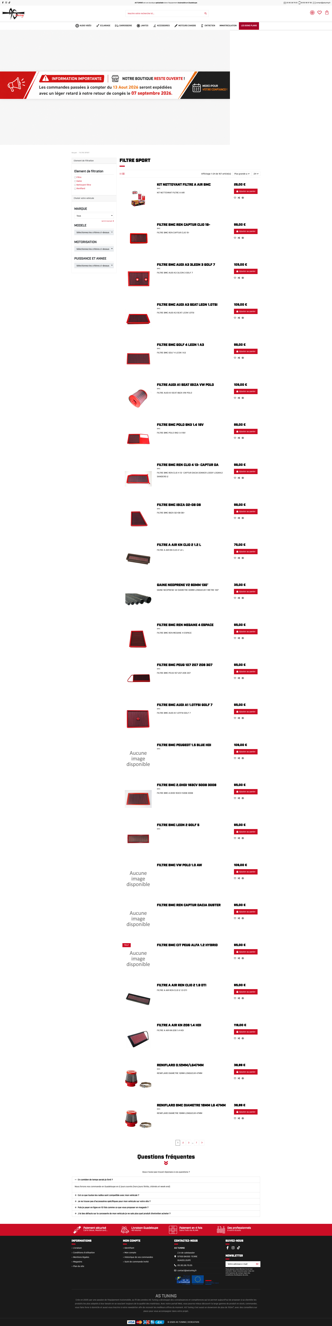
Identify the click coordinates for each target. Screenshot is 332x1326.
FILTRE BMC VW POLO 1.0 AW (179, 865)
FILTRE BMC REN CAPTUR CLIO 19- (183, 224)
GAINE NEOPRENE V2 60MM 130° (182, 585)
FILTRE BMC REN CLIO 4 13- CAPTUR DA (188, 465)
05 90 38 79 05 (292, 3)
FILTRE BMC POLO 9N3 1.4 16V (180, 424)
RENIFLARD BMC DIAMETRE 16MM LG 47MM (191, 1105)
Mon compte (130, 1253)
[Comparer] (240, 198)
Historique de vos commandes (139, 1257)
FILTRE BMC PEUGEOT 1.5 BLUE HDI (184, 745)
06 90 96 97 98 (306, 3)
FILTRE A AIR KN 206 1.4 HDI (179, 1025)
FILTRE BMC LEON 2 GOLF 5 (178, 825)
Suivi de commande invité (137, 1262)
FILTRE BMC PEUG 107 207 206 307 (185, 665)
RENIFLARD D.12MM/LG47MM (180, 1065)
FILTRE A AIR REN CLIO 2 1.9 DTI (181, 985)
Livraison (77, 1248)
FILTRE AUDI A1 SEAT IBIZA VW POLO (185, 384)
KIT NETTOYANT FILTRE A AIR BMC (184, 184)
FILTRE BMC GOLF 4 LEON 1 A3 (180, 344)
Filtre (79, 177)
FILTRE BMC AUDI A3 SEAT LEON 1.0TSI (187, 304)
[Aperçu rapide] (243, 198)
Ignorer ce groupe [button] (107, 221)
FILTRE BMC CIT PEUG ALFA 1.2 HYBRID (187, 945)
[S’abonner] (257, 1264)
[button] (83, 25)
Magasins (77, 1262)
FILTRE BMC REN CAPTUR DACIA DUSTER (189, 905)
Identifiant (129, 1248)
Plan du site (78, 1266)
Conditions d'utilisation (84, 1253)
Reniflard (81, 188)
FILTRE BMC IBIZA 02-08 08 (179, 505)
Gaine (79, 181)
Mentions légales (81, 1257)
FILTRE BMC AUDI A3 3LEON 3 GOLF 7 (186, 264)
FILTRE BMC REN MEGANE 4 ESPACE (185, 625)
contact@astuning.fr (323, 3)
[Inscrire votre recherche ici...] (205, 13)
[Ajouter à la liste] (236, 198)
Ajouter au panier (247, 191)
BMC (158, 188)
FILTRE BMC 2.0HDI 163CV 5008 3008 (186, 785)
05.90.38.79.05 (184, 1265)
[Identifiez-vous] (312, 13)
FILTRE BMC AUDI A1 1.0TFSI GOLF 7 (185, 705)
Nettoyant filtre (84, 185)
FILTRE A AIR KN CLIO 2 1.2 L (179, 545)
